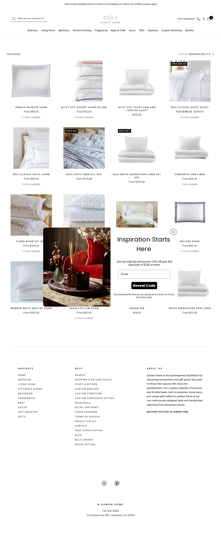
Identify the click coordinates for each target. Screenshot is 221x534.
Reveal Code (144, 285)
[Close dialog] (173, 232)
